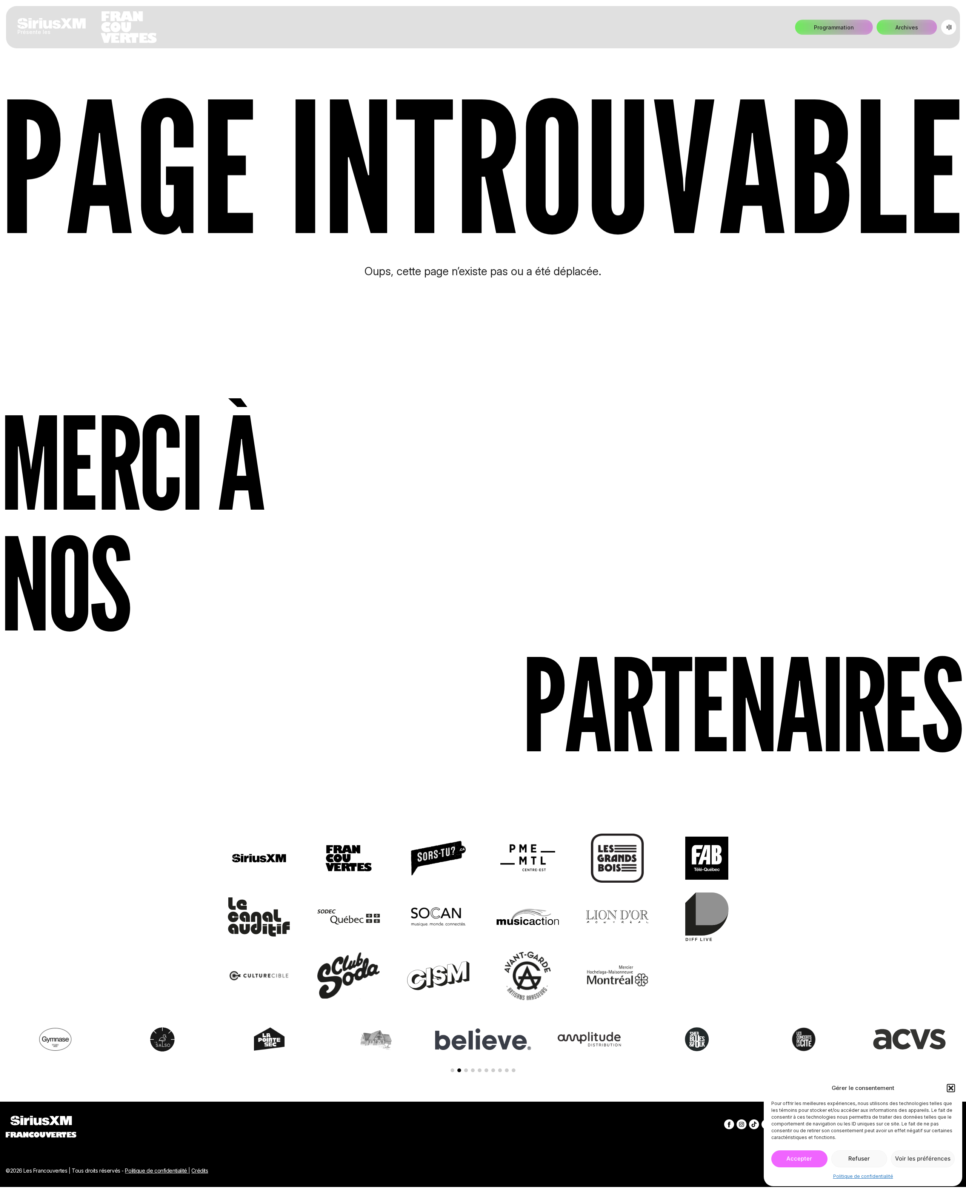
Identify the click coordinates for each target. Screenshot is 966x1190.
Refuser (859, 1158)
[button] (951, 1088)
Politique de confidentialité (863, 1176)
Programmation (834, 27)
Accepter (799, 1158)
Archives (906, 27)
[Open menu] (948, 27)
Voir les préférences (923, 1158)
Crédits (199, 1170)
